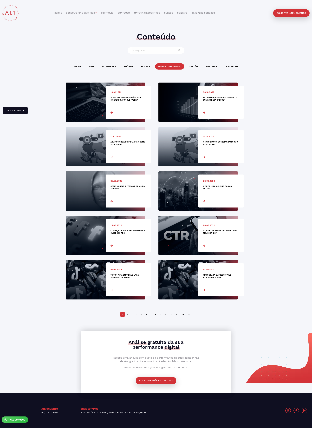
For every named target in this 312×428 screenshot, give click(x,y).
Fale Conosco (16, 420)
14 (188, 314)
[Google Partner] (235, 410)
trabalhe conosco (203, 13)
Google (145, 66)
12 (177, 314)
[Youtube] (304, 410)
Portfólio (212, 66)
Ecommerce (109, 66)
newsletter (12, 111)
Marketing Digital (169, 66)
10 (166, 314)
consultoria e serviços (81, 13)
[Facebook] (296, 410)
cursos (168, 13)
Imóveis (128, 66)
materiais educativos (147, 13)
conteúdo (124, 13)
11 (172, 314)
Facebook (232, 66)
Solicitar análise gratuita (156, 380)
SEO (91, 66)
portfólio (107, 13)
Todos (77, 66)
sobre (58, 13)
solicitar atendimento (291, 13)
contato (182, 13)
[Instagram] (288, 410)
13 (183, 314)
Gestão (193, 66)
